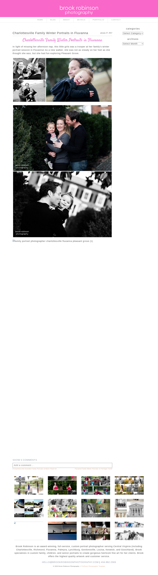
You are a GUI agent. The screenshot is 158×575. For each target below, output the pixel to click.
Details (81, 20)
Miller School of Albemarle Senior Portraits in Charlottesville (95, 483)
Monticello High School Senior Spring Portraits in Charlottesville (95, 506)
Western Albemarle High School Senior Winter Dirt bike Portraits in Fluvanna (62, 528)
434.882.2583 (108, 562)
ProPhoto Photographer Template (93, 566)
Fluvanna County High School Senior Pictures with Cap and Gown (29, 506)
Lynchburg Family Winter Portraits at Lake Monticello (129, 527)
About (66, 20)
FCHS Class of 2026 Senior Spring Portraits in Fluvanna (62, 482)
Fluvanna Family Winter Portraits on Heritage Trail (93, 469)
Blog (53, 20)
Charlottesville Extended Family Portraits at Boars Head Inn (35, 469)
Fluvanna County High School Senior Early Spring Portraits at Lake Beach (28, 528)
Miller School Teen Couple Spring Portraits (62, 504)
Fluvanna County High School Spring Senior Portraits (129, 482)
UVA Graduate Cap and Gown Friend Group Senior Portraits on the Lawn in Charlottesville (129, 507)
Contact (116, 20)
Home (40, 20)
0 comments (25, 460)
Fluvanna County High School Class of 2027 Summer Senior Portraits (28, 483)
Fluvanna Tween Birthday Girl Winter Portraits (95, 527)
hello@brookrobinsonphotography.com (70, 562)
